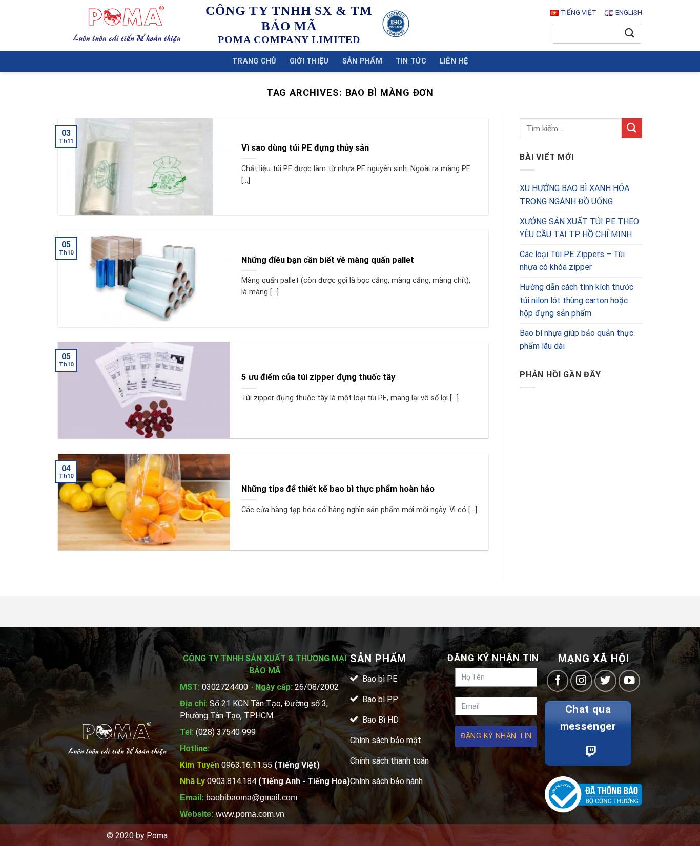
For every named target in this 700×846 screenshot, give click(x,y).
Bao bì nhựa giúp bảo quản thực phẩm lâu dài (576, 339)
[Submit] (630, 34)
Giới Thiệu (309, 61)
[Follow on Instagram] (581, 681)
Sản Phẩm (362, 61)
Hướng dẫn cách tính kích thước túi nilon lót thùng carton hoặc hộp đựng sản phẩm (576, 300)
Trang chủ (254, 61)
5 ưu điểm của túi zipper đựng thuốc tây (318, 377)
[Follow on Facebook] (558, 681)
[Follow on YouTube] (630, 681)
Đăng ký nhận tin (496, 736)
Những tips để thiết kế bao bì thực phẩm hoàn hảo (338, 489)
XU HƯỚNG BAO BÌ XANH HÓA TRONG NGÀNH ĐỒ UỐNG (574, 195)
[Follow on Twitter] (605, 681)
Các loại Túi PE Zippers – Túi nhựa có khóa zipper (572, 260)
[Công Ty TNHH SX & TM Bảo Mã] (127, 25)
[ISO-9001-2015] (396, 24)
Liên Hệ (454, 61)
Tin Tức (411, 61)
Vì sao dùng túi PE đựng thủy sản (305, 148)
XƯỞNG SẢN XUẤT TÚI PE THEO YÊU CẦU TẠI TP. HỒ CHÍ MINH (579, 228)
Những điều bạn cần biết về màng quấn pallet (327, 260)
